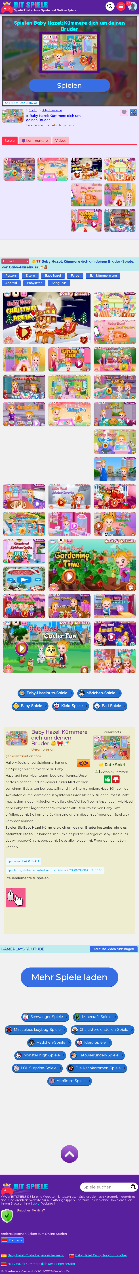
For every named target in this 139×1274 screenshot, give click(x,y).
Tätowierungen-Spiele (99, 1055)
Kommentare (35, 141)
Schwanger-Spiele (46, 1017)
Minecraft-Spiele (96, 1017)
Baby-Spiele (31, 706)
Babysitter (34, 283)
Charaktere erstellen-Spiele (104, 1029)
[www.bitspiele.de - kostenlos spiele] (25, 1189)
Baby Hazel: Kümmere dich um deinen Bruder (41, 1264)
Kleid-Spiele (72, 706)
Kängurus (59, 283)
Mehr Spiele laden (69, 977)
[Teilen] (133, 112)
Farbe (75, 275)
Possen (10, 275)
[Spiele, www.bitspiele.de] (25, 7)
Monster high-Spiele (41, 1055)
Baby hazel (53, 275)
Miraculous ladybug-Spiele (37, 1029)
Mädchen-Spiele (100, 693)
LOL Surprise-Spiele (38, 1068)
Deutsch (15, 1240)
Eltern (30, 275)
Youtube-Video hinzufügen (114, 949)
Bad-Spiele (111, 706)
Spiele (10, 141)
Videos (60, 141)
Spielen (69, 85)
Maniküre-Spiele (71, 1081)
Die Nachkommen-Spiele (98, 1068)
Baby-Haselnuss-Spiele (47, 693)
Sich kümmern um (103, 275)
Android (11, 283)
